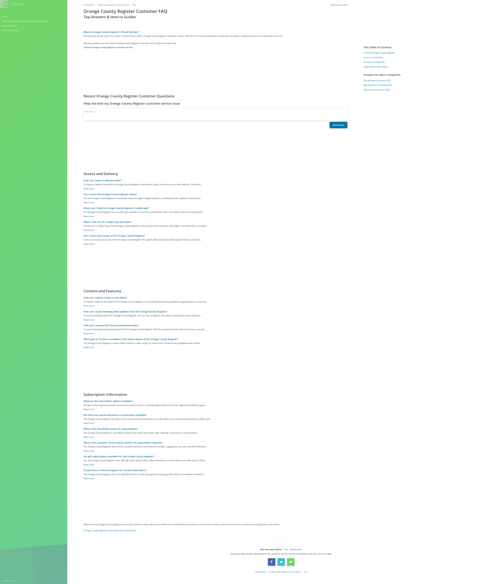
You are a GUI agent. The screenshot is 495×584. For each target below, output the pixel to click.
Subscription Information (376, 66)
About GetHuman (10, 30)
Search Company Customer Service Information (25, 21)
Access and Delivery (373, 57)
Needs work (296, 549)
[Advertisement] (161, 71)
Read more (89, 188)
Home (5, 16)
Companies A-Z (9, 25)
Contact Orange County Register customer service (108, 47)
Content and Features (374, 62)
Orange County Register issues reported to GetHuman (110, 530)
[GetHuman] (13, 4)
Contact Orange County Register (379, 52)
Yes (286, 549)
